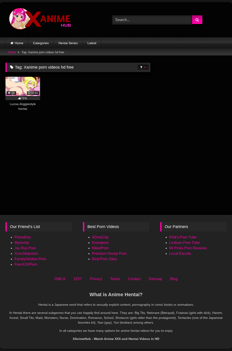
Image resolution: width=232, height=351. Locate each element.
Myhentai (21, 243)
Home (19, 43)
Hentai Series (68, 43)
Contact (134, 279)
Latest (91, 43)
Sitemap (155, 279)
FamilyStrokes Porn (30, 259)
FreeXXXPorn (25, 264)
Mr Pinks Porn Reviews (188, 248)
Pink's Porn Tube (183, 237)
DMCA (60, 279)
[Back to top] (218, 337)
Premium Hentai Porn (109, 253)
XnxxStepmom (26, 253)
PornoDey (22, 237)
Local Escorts (180, 253)
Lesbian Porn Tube (184, 243)
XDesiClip (100, 237)
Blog (174, 279)
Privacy (96, 279)
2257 (78, 279)
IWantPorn (100, 248)
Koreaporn (100, 243)
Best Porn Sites (104, 259)
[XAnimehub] (51, 20)
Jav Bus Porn (25, 248)
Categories (41, 43)
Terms (115, 279)
